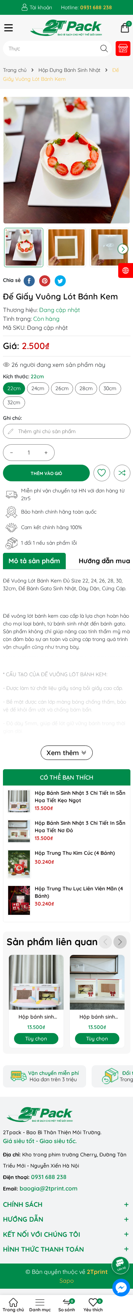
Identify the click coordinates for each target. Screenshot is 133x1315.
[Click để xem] (66, 160)
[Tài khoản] (36, 7)
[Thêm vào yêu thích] (101, 472)
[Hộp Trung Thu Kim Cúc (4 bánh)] (19, 864)
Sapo (66, 1280)
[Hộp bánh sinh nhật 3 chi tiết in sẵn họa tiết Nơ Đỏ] (19, 831)
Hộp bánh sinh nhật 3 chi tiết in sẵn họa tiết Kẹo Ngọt (36, 1017)
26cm (62, 388)
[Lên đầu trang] (120, 1244)
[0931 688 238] (86, 7)
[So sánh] (122, 472)
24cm (37, 388)
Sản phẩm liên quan (52, 942)
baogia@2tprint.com (49, 1188)
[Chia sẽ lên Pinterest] (44, 280)
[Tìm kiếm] (104, 48)
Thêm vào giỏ (46, 473)
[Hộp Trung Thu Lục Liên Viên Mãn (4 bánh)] (19, 900)
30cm (109, 388)
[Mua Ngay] (123, 48)
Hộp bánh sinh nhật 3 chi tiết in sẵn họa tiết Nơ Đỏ (97, 1017)
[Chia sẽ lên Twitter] (60, 280)
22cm (14, 388)
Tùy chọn (36, 1038)
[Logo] (66, 28)
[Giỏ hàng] (124, 27)
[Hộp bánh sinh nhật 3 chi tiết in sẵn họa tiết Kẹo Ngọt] (19, 801)
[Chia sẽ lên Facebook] (29, 280)
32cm (13, 402)
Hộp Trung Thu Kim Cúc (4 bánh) (75, 853)
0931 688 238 (48, 1176)
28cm (86, 388)
